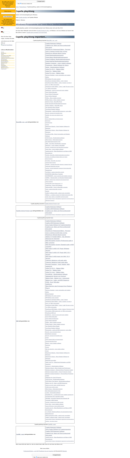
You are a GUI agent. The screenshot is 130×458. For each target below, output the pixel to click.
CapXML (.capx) (52, 424)
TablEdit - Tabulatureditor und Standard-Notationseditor (59, 177)
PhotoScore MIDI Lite (51, 313)
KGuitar (47, 337)
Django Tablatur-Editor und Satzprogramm (54, 118)
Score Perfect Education (51, 92)
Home (2, 52)
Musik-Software (4, 61)
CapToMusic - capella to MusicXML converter (55, 172)
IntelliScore (49, 284)
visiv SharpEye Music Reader (53, 107)
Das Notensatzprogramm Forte (53, 141)
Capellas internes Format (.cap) (52, 203)
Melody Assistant (50, 293)
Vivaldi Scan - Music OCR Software (54, 185)
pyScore (47, 124)
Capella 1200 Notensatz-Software (55, 209)
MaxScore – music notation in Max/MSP (55, 145)
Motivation (3, 65)
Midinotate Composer (50, 200)
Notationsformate (5, 56)
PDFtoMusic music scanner (52, 297)
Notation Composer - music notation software (58, 63)
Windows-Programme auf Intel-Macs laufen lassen (41, 24)
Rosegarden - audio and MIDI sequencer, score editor (58, 111)
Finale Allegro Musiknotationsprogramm (57, 57)
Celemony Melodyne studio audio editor (57, 262)
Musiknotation (4, 60)
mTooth (47, 350)
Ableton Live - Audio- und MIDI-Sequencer (57, 280)
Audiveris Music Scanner (51, 162)
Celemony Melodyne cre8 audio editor (56, 260)
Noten (2, 54)
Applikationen (4, 66)
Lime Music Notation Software (53, 109)
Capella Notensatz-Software (53, 43)
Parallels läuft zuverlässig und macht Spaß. (36, 32)
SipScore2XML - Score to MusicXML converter (57, 187)
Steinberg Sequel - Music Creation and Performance (58, 368)
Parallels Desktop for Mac (43, 30)
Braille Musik (4, 63)
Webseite (64, 451)
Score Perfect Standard (51, 96)
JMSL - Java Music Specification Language (56, 143)
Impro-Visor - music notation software (54, 149)
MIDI (52, 217)
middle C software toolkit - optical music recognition (58, 193)
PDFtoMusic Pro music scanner (53, 79)
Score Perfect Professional (52, 94)
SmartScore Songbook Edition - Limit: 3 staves (57, 80)
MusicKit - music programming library (53, 331)
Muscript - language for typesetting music (54, 113)
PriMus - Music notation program (53, 98)
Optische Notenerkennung (7, 58)
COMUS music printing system (52, 387)
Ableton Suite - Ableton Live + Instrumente (57, 278)
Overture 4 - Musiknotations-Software (54, 366)
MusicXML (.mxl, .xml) (52, 40)
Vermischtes (4, 59)
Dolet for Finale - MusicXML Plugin (54, 101)
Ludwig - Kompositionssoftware (53, 392)
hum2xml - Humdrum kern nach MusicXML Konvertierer (57, 147)
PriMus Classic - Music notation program (55, 99)
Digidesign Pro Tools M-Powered (53, 377)
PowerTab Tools (49, 122)
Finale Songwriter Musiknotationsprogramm (56, 103)
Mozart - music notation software (53, 343)
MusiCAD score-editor (51, 360)
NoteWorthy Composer (51, 333)
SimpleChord (49, 170)
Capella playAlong (23, 17)
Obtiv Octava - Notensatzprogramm (54, 139)
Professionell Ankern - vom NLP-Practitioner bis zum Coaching (38, 451)
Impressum (3, 69)
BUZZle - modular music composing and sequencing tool (57, 179)
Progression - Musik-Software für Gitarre (57, 65)
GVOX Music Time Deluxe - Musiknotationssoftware (58, 381)
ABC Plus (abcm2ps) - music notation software (55, 349)
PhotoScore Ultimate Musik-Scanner (56, 53)
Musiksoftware (23, 6)
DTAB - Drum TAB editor (52, 282)
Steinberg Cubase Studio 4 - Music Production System (58, 371)
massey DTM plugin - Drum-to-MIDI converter (55, 406)
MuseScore (48, 120)
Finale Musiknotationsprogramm (55, 55)
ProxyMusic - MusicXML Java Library (53, 160)
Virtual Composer (49, 181)
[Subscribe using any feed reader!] (6, 45)
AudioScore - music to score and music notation (57, 90)
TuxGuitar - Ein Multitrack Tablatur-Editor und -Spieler (56, 156)
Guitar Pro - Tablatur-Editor (53, 71)
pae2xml (47, 191)
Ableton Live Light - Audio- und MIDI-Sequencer (55, 385)
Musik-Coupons (5, 67)
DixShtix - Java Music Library (51, 421)
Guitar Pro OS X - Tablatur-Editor (55, 69)
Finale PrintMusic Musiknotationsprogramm (58, 59)
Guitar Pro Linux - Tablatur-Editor (55, 73)
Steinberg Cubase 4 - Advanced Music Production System (59, 370)
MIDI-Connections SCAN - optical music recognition (58, 415)
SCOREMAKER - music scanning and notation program (59, 175)
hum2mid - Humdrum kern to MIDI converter (54, 402)
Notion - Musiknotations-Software (55, 67)
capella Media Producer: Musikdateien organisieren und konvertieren (60, 198)
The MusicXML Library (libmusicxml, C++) (54, 183)
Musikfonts (3, 53)
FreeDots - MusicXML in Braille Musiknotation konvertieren (58, 155)
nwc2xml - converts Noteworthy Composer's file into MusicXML (58, 168)
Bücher (2, 64)
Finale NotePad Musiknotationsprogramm (57, 61)
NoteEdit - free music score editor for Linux (54, 115)
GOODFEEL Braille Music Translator (54, 174)
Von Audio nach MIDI (6, 55)
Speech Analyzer (49, 158)
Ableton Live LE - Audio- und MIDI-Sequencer (56, 383)
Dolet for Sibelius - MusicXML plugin (54, 105)
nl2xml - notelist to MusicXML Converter (54, 189)
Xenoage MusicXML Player (51, 341)
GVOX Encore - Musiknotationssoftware (55, 137)
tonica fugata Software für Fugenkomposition (58, 225)
